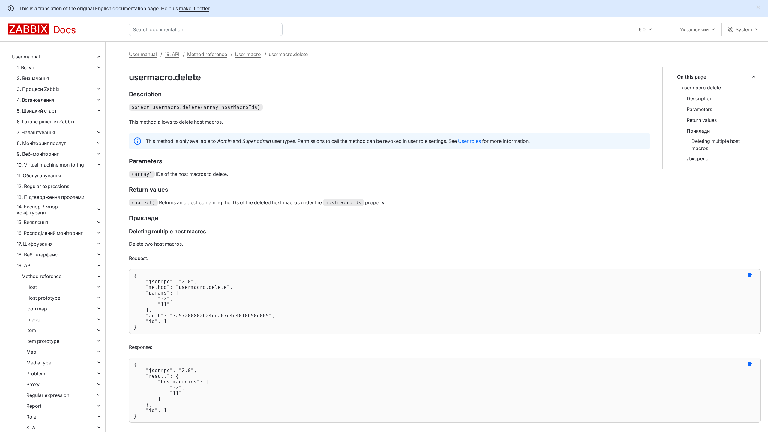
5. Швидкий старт (37, 111)
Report (33, 406)
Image (33, 319)
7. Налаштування (36, 132)
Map (31, 352)
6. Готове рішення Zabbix (46, 121)
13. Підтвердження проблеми (50, 197)
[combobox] (207, 29)
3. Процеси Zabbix (38, 89)
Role (31, 417)
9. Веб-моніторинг (38, 154)
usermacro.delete (701, 88)
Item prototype (42, 341)
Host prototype (43, 298)
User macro (248, 54)
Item (31, 330)
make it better (194, 8)
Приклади (698, 131)
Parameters (699, 109)
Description (699, 98)
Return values (702, 120)
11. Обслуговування (39, 175)
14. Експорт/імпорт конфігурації (38, 210)
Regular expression (47, 395)
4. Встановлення (35, 100)
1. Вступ (25, 67)
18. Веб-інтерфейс (37, 255)
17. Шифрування (35, 244)
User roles (469, 141)
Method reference (42, 276)
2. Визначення (33, 78)
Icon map (36, 309)
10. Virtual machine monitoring (50, 165)
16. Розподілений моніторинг (50, 233)
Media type (38, 363)
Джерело (698, 158)
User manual (26, 57)
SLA (30, 427)
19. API (24, 265)
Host (31, 287)
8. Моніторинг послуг (41, 143)
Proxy (33, 384)
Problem (35, 373)
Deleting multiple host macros (716, 144)
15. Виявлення (32, 222)
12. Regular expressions (43, 186)
